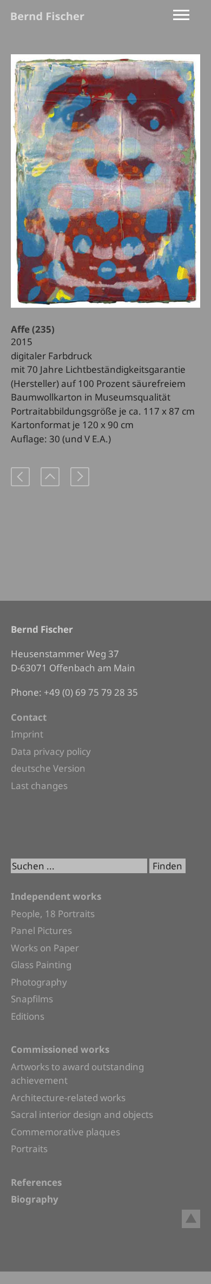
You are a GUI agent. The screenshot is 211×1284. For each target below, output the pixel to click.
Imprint (27, 734)
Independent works (56, 896)
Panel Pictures (41, 930)
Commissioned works (60, 1049)
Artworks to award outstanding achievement (77, 1073)
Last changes (39, 785)
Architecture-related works (68, 1097)
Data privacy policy (51, 751)
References (36, 1182)
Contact (29, 717)
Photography (39, 982)
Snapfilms (32, 999)
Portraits (29, 1148)
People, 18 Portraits (53, 913)
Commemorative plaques (65, 1132)
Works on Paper (45, 948)
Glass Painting (41, 964)
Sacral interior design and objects (82, 1114)
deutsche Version (48, 768)
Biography (34, 1199)
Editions (27, 1016)
